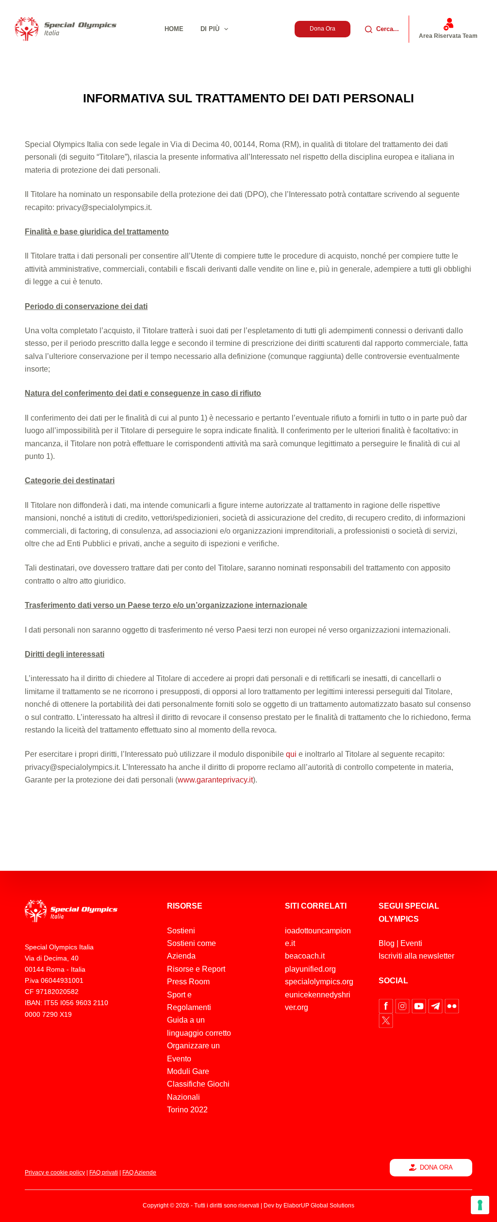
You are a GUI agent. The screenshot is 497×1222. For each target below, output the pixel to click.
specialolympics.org (319, 982)
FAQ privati (103, 1172)
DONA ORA (436, 1167)
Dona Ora (322, 28)
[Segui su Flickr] (452, 1005)
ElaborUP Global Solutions (318, 1205)
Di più (209, 29)
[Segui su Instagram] (403, 1005)
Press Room (188, 982)
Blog (387, 943)
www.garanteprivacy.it (215, 780)
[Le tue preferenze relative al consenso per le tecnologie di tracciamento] (480, 1205)
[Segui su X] (386, 1020)
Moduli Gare (188, 1071)
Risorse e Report (196, 969)
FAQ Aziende (139, 1172)
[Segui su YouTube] (420, 1005)
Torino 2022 (187, 1110)
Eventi (411, 943)
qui (291, 754)
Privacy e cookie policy (55, 1172)
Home (174, 29)
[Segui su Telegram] (436, 1005)
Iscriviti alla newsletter (416, 956)
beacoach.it (305, 956)
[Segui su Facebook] (387, 1005)
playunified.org (310, 969)
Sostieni (181, 931)
